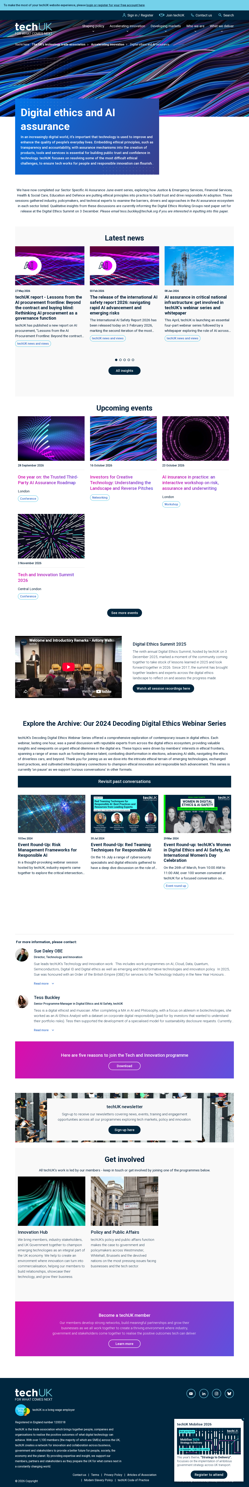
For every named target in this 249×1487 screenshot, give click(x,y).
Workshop (171, 504)
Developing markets (166, 26)
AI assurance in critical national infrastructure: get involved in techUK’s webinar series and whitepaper (196, 305)
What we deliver (222, 26)
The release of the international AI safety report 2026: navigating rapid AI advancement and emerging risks (123, 305)
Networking (100, 497)
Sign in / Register (140, 15)
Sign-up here (124, 1130)
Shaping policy (93, 26)
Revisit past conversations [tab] (124, 781)
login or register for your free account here (115, 5)
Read (41, 983)
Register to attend (209, 1475)
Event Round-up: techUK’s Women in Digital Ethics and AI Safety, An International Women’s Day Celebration (197, 852)
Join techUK (175, 15)
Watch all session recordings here (163, 688)
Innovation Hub (33, 1232)
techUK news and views (33, 343)
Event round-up (176, 886)
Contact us (204, 15)
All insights (124, 371)
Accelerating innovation (127, 26)
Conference (28, 498)
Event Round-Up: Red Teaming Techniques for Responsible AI (121, 847)
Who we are (195, 26)
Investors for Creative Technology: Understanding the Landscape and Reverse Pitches (121, 482)
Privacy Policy (113, 1475)
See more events (124, 613)
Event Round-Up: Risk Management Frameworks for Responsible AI (47, 850)
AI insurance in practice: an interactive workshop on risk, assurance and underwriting (190, 482)
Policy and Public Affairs (115, 1232)
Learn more (124, 1344)
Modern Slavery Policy (98, 1480)
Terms (95, 1475)
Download (124, 1066)
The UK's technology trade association (58, 44)
